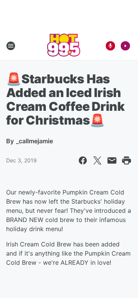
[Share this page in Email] (112, 160)
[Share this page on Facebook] (82, 160)
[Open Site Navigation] (10, 45)
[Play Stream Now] (125, 45)
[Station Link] (63, 46)
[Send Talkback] (110, 45)
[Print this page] (126, 160)
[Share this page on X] (97, 160)
